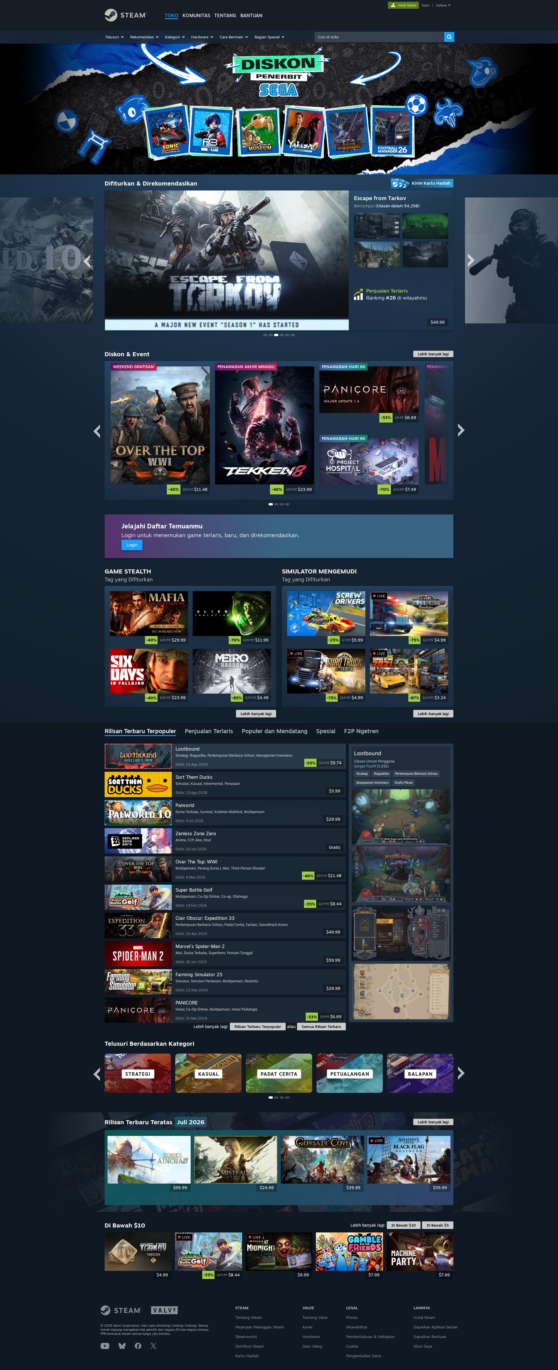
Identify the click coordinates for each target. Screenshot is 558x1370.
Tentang (225, 15)
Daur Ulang (312, 1346)
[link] (160, 430)
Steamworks (246, 1336)
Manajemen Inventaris (372, 783)
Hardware (311, 1336)
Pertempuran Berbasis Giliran (416, 774)
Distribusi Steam (249, 1346)
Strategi (362, 774)
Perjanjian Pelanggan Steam (259, 1327)
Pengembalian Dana (363, 1355)
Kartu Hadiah (247, 1355)
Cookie (352, 1346)
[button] (114, 37)
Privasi (351, 1317)
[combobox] (379, 37)
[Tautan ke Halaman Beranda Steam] (126, 19)
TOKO (171, 15)
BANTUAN (251, 15)
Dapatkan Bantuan (430, 1336)
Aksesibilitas (356, 1327)
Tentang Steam (248, 1317)
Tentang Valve (315, 1317)
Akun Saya (423, 1346)
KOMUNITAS (196, 15)
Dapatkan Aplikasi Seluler (436, 1327)
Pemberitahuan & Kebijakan (370, 1336)
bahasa (441, 5)
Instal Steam (424, 1317)
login (425, 5)
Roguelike (381, 774)
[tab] (140, 731)
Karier (308, 1327)
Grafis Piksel (404, 783)
